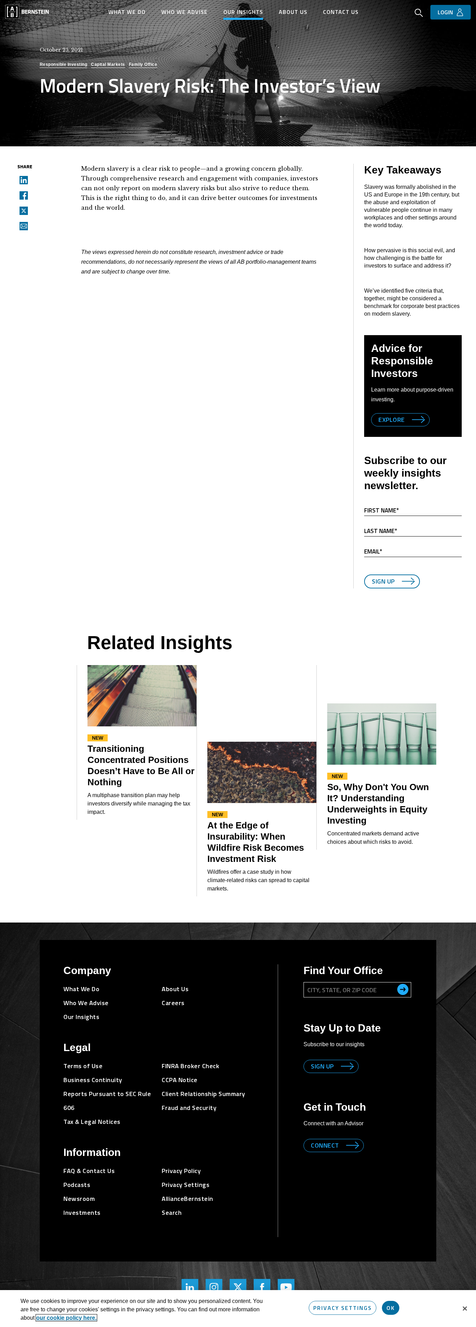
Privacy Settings (342, 1308)
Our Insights (243, 12)
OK (390, 1308)
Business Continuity (92, 1080)
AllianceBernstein (187, 1198)
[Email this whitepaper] (21, 226)
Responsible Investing (63, 64)
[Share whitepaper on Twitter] (21, 210)
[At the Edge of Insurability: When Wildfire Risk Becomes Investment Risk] (261, 772)
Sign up (322, 1066)
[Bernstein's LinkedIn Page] (190, 1287)
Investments (82, 1212)
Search (172, 1212)
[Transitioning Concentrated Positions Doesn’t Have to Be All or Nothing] (142, 695)
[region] (238, 1308)
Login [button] (445, 12)
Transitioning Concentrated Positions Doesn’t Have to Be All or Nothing (140, 765)
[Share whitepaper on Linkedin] (21, 180)
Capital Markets (108, 64)
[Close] (465, 1309)
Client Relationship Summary (203, 1093)
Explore (391, 419)
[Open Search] (419, 13)
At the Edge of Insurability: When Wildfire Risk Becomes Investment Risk (255, 842)
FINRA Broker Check (190, 1066)
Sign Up (383, 581)
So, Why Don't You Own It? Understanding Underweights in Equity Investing (378, 804)
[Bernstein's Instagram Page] (214, 1287)
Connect (325, 1145)
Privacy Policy (181, 1170)
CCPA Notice (180, 1080)
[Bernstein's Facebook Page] (262, 1287)
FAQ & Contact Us (89, 1170)
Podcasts (76, 1184)
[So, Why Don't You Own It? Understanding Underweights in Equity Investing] (381, 734)
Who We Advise (184, 12)
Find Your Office (343, 970)
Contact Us (341, 12)
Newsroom (79, 1198)
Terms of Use (82, 1066)
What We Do (127, 12)
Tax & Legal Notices (92, 1121)
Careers (173, 1003)
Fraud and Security (189, 1107)
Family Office (143, 64)
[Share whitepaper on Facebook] (21, 195)
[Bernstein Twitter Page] (238, 1287)
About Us (293, 12)
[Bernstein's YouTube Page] (286, 1287)
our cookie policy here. (66, 1318)
